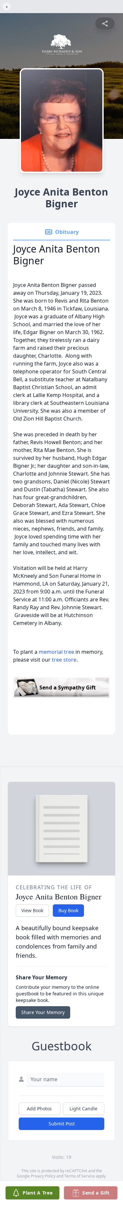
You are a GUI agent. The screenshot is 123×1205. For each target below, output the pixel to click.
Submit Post (62, 1123)
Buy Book (68, 910)
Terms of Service (79, 1176)
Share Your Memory (43, 1012)
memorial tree (56, 651)
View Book (32, 910)
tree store (64, 659)
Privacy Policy (43, 1176)
